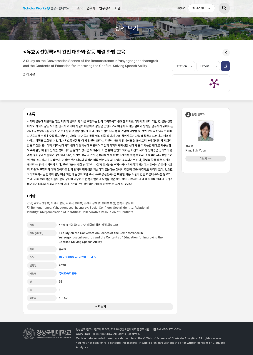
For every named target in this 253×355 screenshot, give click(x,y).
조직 (80, 8)
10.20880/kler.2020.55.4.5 (77, 257)
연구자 (90, 8)
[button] (225, 66)
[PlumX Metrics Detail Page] (214, 83)
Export (204, 66)
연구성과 (105, 8)
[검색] (224, 8)
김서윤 (30, 74)
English (181, 7)
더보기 (101, 306)
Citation (181, 66)
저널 (118, 8)
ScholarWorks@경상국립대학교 (46, 9)
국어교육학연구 (68, 273)
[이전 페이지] (226, 52)
